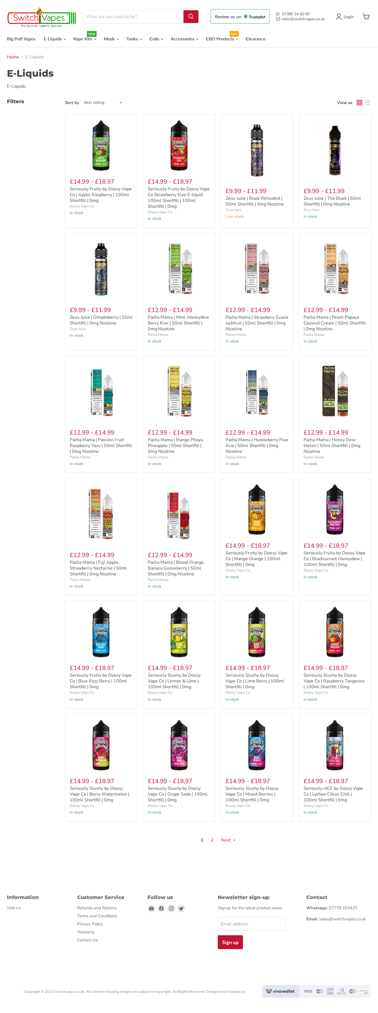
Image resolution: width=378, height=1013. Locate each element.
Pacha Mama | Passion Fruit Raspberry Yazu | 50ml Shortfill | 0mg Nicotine (101, 445)
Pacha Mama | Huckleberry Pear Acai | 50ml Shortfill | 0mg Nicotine (257, 445)
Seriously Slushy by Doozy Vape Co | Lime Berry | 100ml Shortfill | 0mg (255, 681)
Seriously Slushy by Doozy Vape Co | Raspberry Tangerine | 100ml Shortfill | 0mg (334, 681)
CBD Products (220, 38)
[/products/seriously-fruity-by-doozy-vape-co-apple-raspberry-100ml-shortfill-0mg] (101, 145)
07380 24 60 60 (296, 14)
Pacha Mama (158, 334)
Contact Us (87, 940)
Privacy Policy (90, 924)
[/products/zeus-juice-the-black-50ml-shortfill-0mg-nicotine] (335, 150)
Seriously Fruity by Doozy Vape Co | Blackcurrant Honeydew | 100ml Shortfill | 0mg (335, 559)
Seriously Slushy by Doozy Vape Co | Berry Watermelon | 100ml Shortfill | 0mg (99, 794)
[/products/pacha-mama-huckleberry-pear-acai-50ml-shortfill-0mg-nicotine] (257, 392)
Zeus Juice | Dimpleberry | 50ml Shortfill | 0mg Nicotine (101, 320)
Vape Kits (83, 38)
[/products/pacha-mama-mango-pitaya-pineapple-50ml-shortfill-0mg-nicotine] (179, 392)
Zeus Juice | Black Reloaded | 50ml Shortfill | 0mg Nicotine (255, 201)
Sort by (72, 102)
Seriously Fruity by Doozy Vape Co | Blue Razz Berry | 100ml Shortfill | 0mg (101, 681)
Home (13, 56)
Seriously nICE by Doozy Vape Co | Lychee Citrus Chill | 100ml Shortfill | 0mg (333, 794)
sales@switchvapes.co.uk (303, 19)
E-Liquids (53, 38)
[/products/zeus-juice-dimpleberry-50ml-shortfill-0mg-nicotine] (101, 269)
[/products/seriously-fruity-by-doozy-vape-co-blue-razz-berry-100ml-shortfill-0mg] (101, 632)
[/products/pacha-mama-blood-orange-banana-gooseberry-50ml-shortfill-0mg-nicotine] (179, 514)
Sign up (230, 942)
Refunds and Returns (96, 908)
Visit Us (14, 908)
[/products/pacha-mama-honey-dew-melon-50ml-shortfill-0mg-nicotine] (335, 392)
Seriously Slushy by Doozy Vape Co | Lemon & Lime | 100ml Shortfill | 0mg (174, 681)
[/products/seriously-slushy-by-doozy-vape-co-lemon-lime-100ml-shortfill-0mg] (179, 632)
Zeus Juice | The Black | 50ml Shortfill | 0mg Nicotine (332, 201)
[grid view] (359, 103)
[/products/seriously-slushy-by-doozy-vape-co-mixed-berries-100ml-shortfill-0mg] (257, 745)
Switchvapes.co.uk (69, 991)
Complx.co (236, 991)
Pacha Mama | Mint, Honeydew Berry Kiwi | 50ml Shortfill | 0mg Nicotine (178, 323)
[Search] (190, 16)
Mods (110, 38)
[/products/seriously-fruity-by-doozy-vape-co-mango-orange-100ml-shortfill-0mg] (257, 509)
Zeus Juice (234, 209)
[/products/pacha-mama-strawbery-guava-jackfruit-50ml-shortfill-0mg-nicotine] (257, 269)
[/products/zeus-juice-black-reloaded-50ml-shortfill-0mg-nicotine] (257, 150)
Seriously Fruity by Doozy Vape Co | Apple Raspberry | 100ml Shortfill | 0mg (101, 195)
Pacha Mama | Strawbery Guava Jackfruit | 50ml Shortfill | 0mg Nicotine (257, 323)
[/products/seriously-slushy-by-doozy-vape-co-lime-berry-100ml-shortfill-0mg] (257, 632)
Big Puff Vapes (21, 38)
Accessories (183, 38)
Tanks (132, 38)
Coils (154, 38)
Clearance (256, 38)
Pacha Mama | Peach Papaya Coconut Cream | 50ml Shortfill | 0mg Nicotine (335, 323)
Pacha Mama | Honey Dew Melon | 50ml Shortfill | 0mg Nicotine (332, 445)
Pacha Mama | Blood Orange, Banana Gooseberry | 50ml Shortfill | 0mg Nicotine (176, 568)
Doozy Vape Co (82, 206)
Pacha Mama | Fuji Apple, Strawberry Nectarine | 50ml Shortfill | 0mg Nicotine (98, 568)
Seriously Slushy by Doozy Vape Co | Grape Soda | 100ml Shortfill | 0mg (178, 794)
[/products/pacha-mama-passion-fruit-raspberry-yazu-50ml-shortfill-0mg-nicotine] (101, 392)
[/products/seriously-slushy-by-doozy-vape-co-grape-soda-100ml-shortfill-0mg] (179, 745)
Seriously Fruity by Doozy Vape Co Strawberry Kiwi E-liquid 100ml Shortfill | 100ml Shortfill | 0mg (179, 197)
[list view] (367, 103)
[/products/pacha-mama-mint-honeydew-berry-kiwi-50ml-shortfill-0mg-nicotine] (179, 269)
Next (226, 840)
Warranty (86, 932)
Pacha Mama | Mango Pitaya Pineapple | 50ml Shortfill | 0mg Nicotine (175, 445)
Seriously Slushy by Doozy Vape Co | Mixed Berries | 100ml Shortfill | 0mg (252, 794)
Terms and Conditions (97, 916)
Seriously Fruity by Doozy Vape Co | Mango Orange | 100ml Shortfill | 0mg (257, 559)
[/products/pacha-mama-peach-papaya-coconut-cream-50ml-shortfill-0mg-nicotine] (335, 269)
